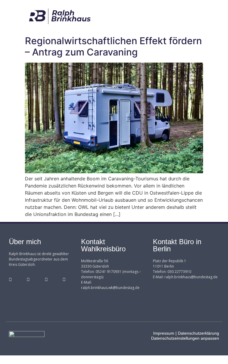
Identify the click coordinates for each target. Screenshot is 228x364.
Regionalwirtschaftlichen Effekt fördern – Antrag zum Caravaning (113, 46)
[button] (168, 16)
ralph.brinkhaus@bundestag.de (191, 276)
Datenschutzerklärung (198, 333)
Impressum (163, 333)
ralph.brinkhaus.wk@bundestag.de (110, 287)
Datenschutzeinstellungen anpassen (185, 338)
